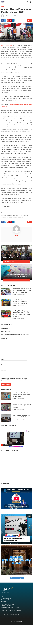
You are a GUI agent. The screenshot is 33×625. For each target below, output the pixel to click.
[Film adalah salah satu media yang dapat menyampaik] (16, 529)
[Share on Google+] (8, 20)
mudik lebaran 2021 (18, 217)
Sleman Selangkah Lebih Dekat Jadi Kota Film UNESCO (21, 416)
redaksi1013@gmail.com (15, 610)
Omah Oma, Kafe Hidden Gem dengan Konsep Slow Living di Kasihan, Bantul (21, 394)
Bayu (7, 15)
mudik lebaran (9, 217)
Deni (15, 294)
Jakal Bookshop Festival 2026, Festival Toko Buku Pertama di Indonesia (21, 405)
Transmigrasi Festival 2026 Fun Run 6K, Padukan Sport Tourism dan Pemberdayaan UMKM (21, 290)
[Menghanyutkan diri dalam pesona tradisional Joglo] (16, 560)
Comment (4, 338)
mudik (3, 217)
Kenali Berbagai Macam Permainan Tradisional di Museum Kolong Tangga (19, 301)
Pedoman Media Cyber (15, 614)
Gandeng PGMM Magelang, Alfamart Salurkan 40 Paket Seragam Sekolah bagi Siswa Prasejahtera (21, 313)
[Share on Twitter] (5, 20)
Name (3, 359)
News (2, 6)
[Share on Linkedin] (13, 20)
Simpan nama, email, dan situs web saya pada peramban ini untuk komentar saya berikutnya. (14, 379)
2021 (5, 215)
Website (3, 370)
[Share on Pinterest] (10, 20)
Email (3, 365)
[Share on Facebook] (2, 20)
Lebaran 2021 (25, 215)
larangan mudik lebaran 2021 (14, 215)
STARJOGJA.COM (6, 45)
